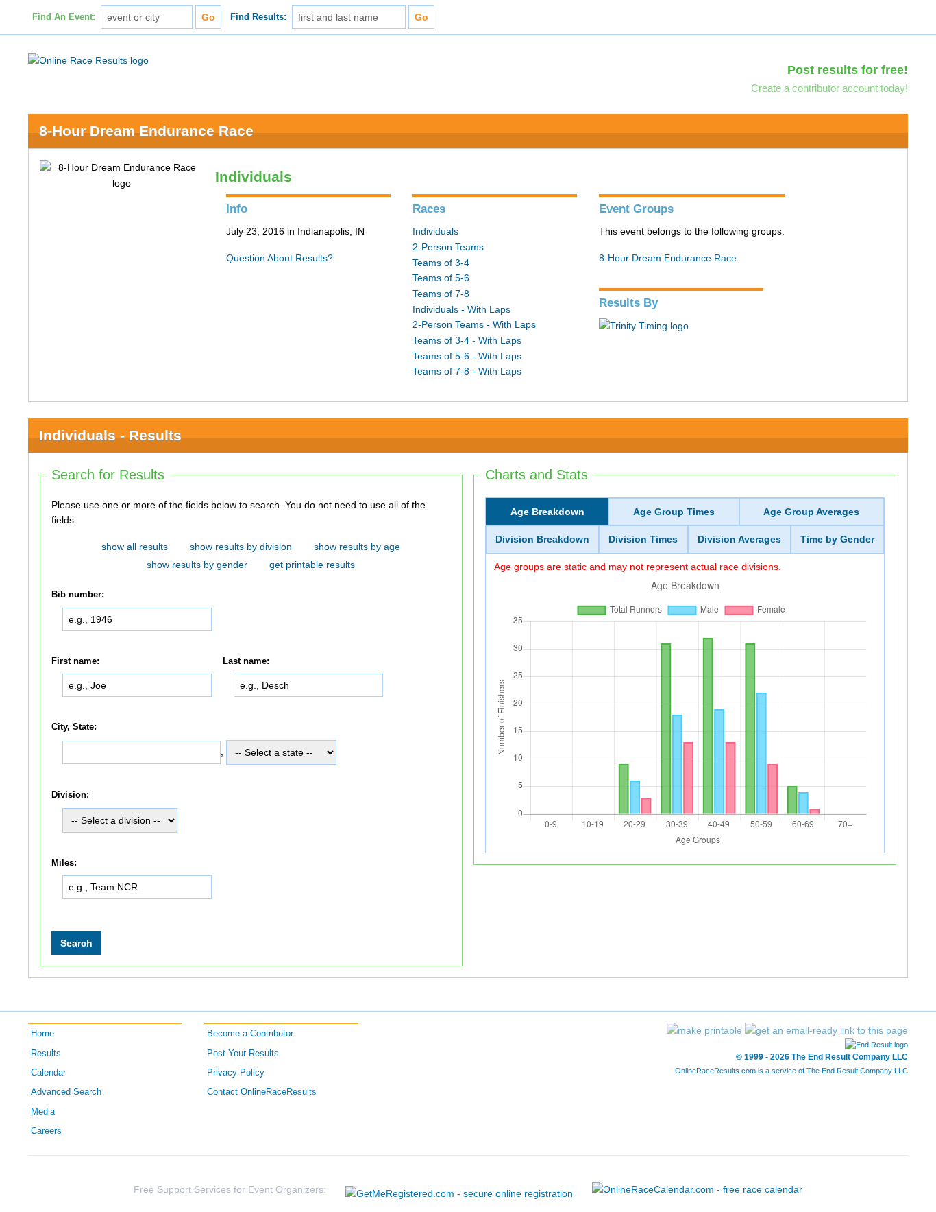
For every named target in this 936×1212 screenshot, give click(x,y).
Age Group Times (674, 511)
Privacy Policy (235, 1073)
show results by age (357, 546)
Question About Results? (279, 257)
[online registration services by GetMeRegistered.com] (459, 1190)
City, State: (74, 727)
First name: (75, 661)
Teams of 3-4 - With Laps (466, 340)
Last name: (246, 661)
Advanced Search (66, 1092)
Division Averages (739, 539)
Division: (70, 795)
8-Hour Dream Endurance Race (146, 131)
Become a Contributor (250, 1033)
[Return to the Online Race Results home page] (88, 59)
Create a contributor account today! (829, 88)
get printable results (312, 564)
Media (43, 1112)
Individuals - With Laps (461, 309)
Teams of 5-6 (440, 277)
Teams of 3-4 (440, 262)
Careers (46, 1131)
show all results (134, 546)
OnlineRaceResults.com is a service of (791, 1071)
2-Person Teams (448, 246)
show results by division (241, 546)
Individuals (435, 231)
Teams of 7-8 (440, 293)
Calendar (48, 1073)
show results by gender (197, 564)
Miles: (64, 863)
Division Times (643, 539)
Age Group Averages (811, 511)
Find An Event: (63, 17)
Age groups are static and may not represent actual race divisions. (637, 566)
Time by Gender (837, 539)
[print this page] (704, 1030)
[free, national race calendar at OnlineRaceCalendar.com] (697, 1189)
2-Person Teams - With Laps (474, 324)
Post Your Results (243, 1053)
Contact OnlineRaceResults (262, 1092)
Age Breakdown (547, 511)
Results (46, 1053)
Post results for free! (847, 70)
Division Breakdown (542, 539)
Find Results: (258, 17)
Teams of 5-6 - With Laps (466, 355)
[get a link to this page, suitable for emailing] (826, 1030)
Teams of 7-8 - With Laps (466, 371)
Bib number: (77, 594)
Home (42, 1033)
